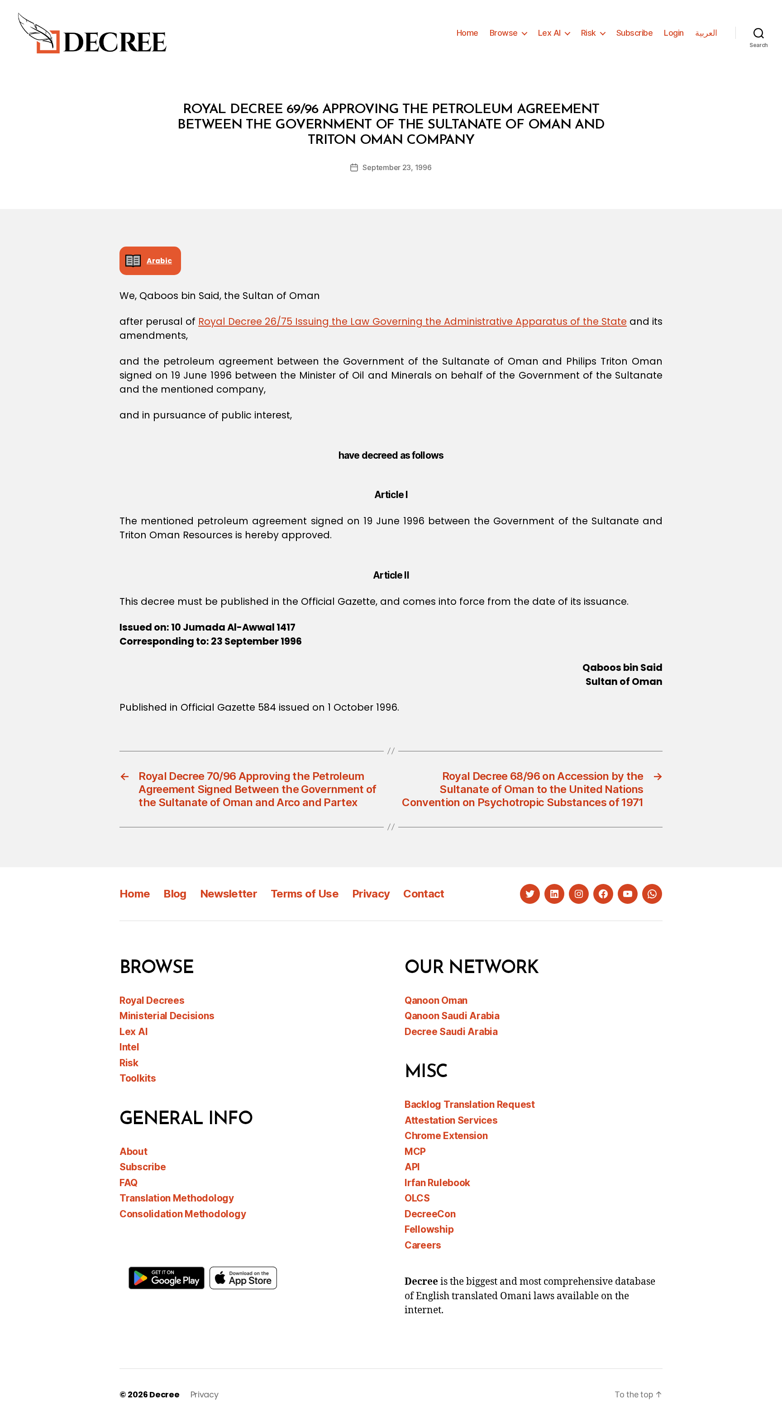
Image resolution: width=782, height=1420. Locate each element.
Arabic (159, 261)
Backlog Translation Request (470, 1104)
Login (674, 33)
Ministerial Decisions (166, 1015)
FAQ (128, 1182)
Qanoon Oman (436, 1000)
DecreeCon (430, 1214)
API (412, 1167)
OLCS (417, 1198)
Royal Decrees (152, 1000)
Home (467, 33)
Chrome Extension (446, 1135)
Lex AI (549, 33)
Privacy (371, 893)
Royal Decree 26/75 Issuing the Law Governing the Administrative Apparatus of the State (412, 321)
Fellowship (429, 1229)
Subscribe (634, 33)
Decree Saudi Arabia (451, 1031)
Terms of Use (305, 893)
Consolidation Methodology (182, 1214)
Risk (588, 33)
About (133, 1151)
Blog (174, 893)
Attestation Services (451, 1120)
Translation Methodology (176, 1198)
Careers (423, 1245)
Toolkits (137, 1078)
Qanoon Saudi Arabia (452, 1015)
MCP (415, 1151)
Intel (129, 1047)
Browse (504, 33)
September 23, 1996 (396, 167)
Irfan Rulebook (437, 1182)
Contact (423, 893)
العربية (706, 33)
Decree (164, 1394)
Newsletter (228, 893)
